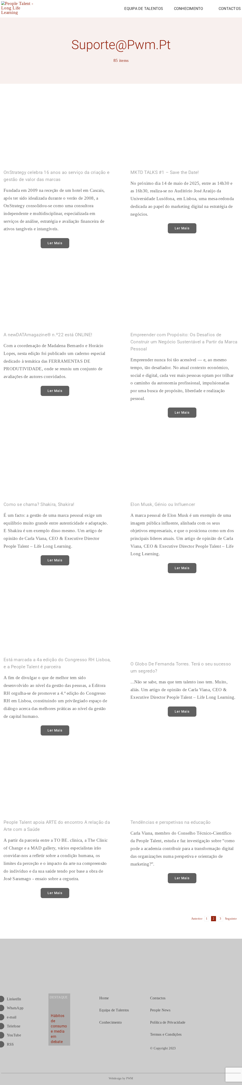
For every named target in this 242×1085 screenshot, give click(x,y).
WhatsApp (15, 1008)
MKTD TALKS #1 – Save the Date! (164, 172)
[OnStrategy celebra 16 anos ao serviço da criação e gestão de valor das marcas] (57, 129)
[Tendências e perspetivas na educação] (184, 779)
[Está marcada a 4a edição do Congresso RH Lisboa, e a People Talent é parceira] (57, 617)
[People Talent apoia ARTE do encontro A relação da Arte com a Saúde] (57, 779)
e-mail (12, 1017)
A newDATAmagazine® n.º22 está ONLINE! (48, 334)
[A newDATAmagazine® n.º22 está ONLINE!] (57, 292)
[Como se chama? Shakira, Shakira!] (57, 461)
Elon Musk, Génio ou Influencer (162, 504)
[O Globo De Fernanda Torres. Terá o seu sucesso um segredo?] (184, 619)
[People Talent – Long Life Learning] (19, 3)
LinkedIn (14, 999)
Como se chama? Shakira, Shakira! (39, 504)
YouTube (14, 1035)
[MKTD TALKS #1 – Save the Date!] (184, 129)
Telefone (13, 1026)
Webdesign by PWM (121, 1078)
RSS (10, 1044)
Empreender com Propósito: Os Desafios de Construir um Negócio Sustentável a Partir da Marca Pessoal (183, 342)
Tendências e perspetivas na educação (170, 822)
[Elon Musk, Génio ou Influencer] (184, 461)
